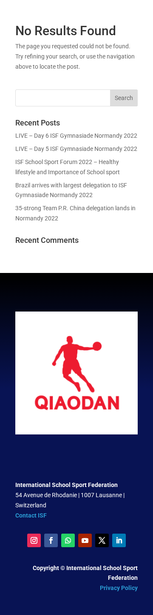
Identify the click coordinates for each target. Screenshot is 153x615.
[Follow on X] (102, 540)
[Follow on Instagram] (34, 540)
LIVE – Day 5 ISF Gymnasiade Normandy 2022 (76, 148)
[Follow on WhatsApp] (68, 540)
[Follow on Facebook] (51, 540)
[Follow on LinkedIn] (119, 540)
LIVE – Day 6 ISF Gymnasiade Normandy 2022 (76, 135)
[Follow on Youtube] (85, 540)
